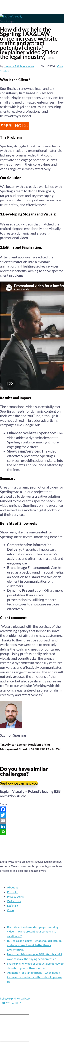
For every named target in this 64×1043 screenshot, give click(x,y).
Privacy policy (15, 896)
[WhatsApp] (32, 832)
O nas (10, 910)
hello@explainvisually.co (15, 998)
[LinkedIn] (32, 826)
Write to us (14, 901)
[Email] (32, 821)
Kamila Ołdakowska (19, 66)
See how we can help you (19, 783)
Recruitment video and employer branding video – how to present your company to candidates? (32, 931)
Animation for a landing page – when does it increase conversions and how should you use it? (34, 977)
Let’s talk (12, 905)
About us (12, 887)
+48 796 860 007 (10, 1003)
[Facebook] (32, 809)
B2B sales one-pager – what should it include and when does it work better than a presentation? (34, 945)
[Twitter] (32, 815)
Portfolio (12, 892)
